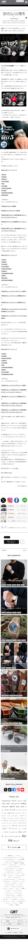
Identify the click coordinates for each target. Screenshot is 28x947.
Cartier (5, 20)
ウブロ (9, 22)
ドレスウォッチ (22, 823)
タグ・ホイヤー (16, 881)
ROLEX (17, 20)
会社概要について (20, 923)
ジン (21, 897)
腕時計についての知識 (19, 862)
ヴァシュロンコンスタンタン (13, 836)
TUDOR (22, 806)
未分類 (17, 904)
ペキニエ (11, 888)
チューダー (22, 820)
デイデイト (9, 640)
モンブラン (22, 899)
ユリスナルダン (14, 899)
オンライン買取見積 (8, 923)
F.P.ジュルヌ (20, 895)
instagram (15, 932)
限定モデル (16, 840)
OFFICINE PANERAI (13, 695)
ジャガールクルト (14, 815)
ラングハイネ (22, 864)
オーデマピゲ (15, 22)
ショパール (8, 897)
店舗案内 (8, 921)
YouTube (4, 22)
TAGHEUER (22, 20)
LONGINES (9, 612)
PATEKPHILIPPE (5, 806)
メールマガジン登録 (15, 847)
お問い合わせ (20, 921)
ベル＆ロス (19, 893)
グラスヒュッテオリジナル (14, 866)
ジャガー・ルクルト (20, 875)
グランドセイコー (22, 22)
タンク (20, 723)
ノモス (5, 888)
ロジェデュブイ (19, 870)
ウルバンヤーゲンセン (10, 895)
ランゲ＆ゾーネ (13, 832)
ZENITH (20, 695)
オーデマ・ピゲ (17, 877)
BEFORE (4, 550)
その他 (11, 904)
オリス (13, 901)
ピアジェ (7, 886)
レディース (9, 892)
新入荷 (19, 640)
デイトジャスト (9, 823)
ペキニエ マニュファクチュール (10, 857)
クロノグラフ (18, 813)
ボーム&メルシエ (21, 901)
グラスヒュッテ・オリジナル (17, 886)
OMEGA (12, 20)
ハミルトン (8, 903)
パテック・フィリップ (18, 825)
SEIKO (17, 806)
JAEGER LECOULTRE (15, 803)
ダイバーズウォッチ (13, 820)
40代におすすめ (5, 723)
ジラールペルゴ (9, 870)
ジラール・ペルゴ (8, 862)
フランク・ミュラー (10, 893)
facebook (9, 932)
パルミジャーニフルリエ (10, 868)
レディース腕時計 (20, 859)
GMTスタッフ (24, 485)
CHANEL (3, 612)
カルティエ (15, 723)
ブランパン (20, 828)
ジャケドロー (20, 868)
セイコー (17, 818)
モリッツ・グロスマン (10, 884)
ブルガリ (14, 883)
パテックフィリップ (6, 825)
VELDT (21, 903)
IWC (8, 20)
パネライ (4, 828)
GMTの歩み (10, 855)
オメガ (8, 778)
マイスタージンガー (10, 872)
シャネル (8, 815)
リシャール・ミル (17, 892)
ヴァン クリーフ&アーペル (9, 859)
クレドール (18, 855)
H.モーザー (5, 899)
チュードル (7, 883)
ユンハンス (20, 884)
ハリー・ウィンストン (17, 890)
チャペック (22, 857)
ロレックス (14, 640)
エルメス (4, 864)
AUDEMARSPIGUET (6, 801)
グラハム (15, 903)
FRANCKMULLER (5, 695)
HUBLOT (4, 803)
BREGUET (14, 801)
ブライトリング (12, 828)
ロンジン (21, 883)
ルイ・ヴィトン (6, 901)
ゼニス (22, 818)
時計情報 (23, 640)
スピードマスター (10, 818)
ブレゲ (6, 832)
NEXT (24, 550)
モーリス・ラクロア (10, 861)
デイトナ (15, 823)
